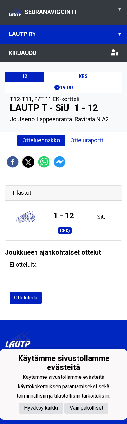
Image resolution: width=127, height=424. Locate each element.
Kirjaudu (22, 52)
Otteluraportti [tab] (87, 140)
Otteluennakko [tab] (41, 140)
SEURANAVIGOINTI (72, 10)
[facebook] (13, 162)
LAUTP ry (65, 34)
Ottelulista (25, 298)
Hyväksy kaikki (41, 408)
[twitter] (28, 162)
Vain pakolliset (86, 408)
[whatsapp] (44, 162)
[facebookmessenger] (59, 162)
